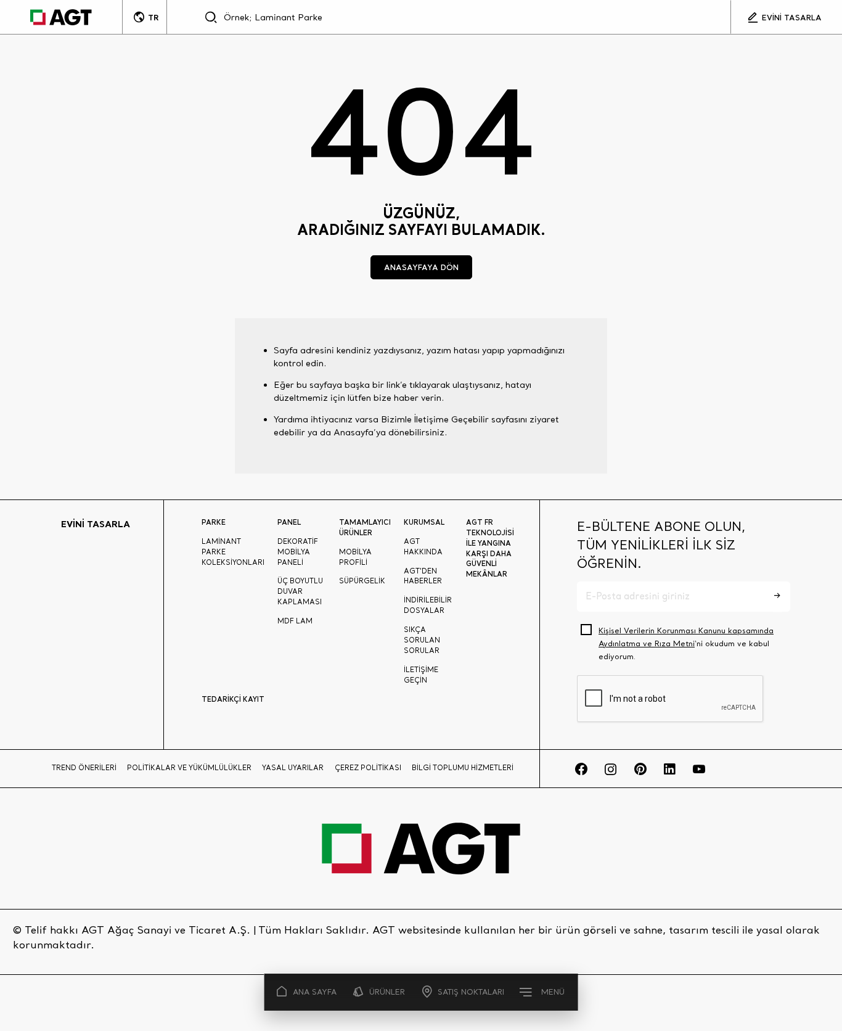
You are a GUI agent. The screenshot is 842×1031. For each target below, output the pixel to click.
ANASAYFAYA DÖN (421, 267)
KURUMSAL (424, 522)
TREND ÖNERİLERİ (84, 767)
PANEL (289, 522)
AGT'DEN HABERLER (423, 576)
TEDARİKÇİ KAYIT (233, 699)
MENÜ (553, 991)
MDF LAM (295, 621)
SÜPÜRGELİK (362, 581)
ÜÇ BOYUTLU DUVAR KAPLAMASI (300, 591)
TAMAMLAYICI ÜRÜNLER (365, 527)
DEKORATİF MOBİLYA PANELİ (297, 552)
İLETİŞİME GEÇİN (421, 674)
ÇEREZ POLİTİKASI (368, 767)
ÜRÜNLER (387, 991)
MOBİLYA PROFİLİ (355, 557)
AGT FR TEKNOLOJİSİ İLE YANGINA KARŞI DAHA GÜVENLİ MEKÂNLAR (490, 548)
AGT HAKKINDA (423, 546)
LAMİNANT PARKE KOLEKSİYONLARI (233, 552)
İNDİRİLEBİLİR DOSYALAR (428, 605)
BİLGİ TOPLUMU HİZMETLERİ (462, 767)
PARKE (214, 522)
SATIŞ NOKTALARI (471, 991)
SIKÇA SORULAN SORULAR (422, 640)
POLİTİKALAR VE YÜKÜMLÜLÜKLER (189, 767)
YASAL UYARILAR (293, 767)
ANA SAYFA (315, 991)
